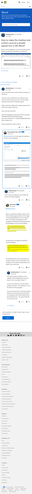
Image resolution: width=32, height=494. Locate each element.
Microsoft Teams (5, 428)
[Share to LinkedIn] (8, 335)
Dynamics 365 (4, 421)
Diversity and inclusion (6, 477)
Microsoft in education (6, 391)
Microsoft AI (4, 416)
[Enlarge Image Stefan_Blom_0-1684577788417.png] (18, 229)
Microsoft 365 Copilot (6, 430)
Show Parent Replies (5, 84)
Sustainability (4, 482)
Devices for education (6, 394)
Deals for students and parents (8, 406)
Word (4, 6)
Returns (3, 374)
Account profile (5, 366)
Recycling (23, 490)
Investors (3, 475)
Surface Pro (4, 342)
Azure (3, 440)
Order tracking (4, 376)
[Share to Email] (24, 335)
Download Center (5, 369)
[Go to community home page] (5, 2)
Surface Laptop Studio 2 (6, 347)
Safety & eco (17, 490)
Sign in (8, 318)
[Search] (19, 2)
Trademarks (10, 490)
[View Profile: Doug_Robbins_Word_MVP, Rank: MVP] (5, 132)
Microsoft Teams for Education (7, 396)
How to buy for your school (7, 401)
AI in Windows (4, 354)
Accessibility (4, 480)
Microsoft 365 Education (6, 398)
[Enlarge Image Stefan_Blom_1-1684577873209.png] (18, 249)
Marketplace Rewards (6, 455)
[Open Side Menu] (2, 2)
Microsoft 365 (4, 423)
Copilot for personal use (6, 352)
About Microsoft (5, 467)
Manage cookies (23, 488)
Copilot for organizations (6, 349)
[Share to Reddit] (16, 335)
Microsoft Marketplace (6, 453)
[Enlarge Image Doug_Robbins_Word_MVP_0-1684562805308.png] (17, 151)
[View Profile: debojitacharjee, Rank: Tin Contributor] (3, 35)
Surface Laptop (4, 344)
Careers (3, 465)
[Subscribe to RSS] (21, 335)
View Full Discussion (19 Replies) (9, 82)
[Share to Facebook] (11, 335)
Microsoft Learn (5, 445)
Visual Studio (4, 458)
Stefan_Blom (13, 204)
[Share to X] (13, 335)
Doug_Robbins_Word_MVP (14, 132)
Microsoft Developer (6, 443)
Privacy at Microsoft (5, 472)
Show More (5, 70)
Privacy (16, 488)
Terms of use (4, 490)
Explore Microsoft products (7, 357)
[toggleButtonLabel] (30, 7)
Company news (5, 470)
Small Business (4, 433)
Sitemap (3, 488)
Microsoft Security (5, 418)
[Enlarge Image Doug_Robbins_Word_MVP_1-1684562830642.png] (17, 171)
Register (23, 2)
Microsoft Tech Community (7, 450)
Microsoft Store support (6, 371)
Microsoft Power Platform (6, 426)
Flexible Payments (5, 384)
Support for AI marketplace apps (8, 448)
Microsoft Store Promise (6, 381)
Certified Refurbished (6, 379)
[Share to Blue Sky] (18, 335)
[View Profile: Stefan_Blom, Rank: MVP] (7, 205)
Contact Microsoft (10, 488)
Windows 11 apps (5, 359)
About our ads (4, 491)
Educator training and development (8, 403)
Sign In (28, 2)
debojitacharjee (10, 34)
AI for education (5, 408)
